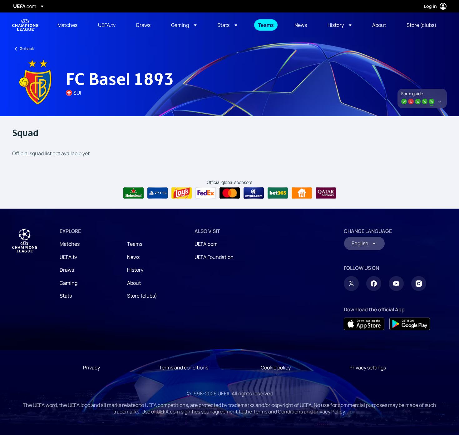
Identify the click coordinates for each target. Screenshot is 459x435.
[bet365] (278, 193)
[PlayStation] (157, 193)
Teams (134, 243)
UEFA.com (206, 243)
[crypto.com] (254, 193)
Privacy (91, 367)
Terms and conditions (183, 367)
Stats (66, 295)
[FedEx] (205, 193)
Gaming (68, 282)
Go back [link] (27, 48)
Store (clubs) (142, 295)
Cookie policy (276, 367)
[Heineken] (133, 193)
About (134, 282)
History (135, 269)
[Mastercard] (230, 193)
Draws (67, 269)
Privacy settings (367, 367)
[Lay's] (181, 193)
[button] (184, 25)
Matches (70, 243)
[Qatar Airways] (326, 193)
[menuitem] (69, 25)
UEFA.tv (68, 257)
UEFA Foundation (214, 257)
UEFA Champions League (25, 25)
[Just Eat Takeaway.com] (302, 193)
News (133, 257)
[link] (67, 25)
